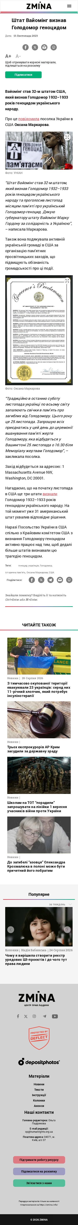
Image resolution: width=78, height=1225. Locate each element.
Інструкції (39, 1095)
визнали (50, 493)
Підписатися (23, 75)
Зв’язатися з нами (39, 1183)
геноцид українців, (28, 565)
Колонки (39, 1100)
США (51, 572)
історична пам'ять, (15, 572)
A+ (8, 56)
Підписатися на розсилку (39, 1171)
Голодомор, (46, 565)
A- (18, 56)
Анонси (39, 1106)
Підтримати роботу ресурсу (39, 1160)
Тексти (39, 1090)
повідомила (28, 118)
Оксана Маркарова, (37, 572)
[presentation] (10, 929)
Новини (39, 1084)
